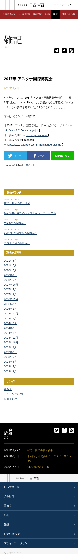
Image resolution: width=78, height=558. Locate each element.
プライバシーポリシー (17, 543)
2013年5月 (10, 361)
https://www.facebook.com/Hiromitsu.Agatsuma (34, 144)
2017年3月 (10, 294)
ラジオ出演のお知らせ (17, 243)
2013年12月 (11, 337)
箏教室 (8, 505)
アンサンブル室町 (14, 394)
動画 (6, 515)
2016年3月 (10, 304)
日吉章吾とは (12, 487)
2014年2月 (10, 328)
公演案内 (9, 496)
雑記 (6, 524)
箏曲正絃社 (10, 398)
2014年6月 (10, 323)
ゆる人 (8, 389)
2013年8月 (10, 352)
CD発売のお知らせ (15, 223)
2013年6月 (10, 357)
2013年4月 (10, 366)
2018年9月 (10, 275)
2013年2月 (10, 371)
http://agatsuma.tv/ (37, 135)
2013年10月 (11, 342)
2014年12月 (11, 313)
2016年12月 (11, 299)
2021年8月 (10, 260)
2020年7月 (10, 270)
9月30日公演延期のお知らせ (20, 233)
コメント (30, 165)
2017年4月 (10, 289)
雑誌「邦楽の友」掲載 (17, 203)
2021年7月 (10, 265)
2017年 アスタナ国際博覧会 (28, 79)
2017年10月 (11, 284)
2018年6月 (10, 279)
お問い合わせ (12, 533)
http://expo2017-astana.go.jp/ (21, 130)
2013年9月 (10, 347)
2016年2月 (10, 308)
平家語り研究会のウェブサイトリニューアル (30, 213)
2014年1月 (10, 332)
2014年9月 (10, 318)
